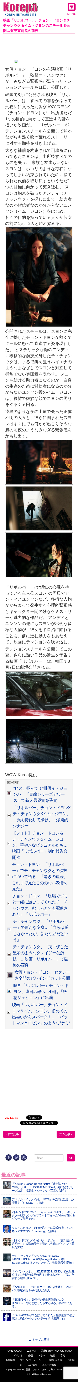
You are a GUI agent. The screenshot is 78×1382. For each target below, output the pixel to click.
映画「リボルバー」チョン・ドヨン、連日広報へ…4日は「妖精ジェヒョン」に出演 (41, 991)
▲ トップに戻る (39, 1339)
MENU (71, 14)
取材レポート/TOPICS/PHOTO (56, 1350)
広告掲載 (32, 1364)
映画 (52, 1355)
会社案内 (10, 1360)
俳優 (30, 1355)
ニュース (31, 1350)
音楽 (62, 1355)
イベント (18, 1355)
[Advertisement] (39, 45)
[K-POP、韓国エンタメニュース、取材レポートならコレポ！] (20, 6)
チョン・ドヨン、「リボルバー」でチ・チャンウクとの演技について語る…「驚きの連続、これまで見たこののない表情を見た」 (39, 876)
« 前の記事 (12, 1134)
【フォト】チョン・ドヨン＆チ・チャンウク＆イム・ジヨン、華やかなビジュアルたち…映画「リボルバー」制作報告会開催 (39, 845)
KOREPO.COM (13, 1350)
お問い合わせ (55, 1360)
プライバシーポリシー (31, 1360)
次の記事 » (65, 1134)
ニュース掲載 (49, 1364)
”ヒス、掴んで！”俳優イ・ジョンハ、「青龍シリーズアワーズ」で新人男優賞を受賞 (40, 794)
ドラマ (41, 1355)
